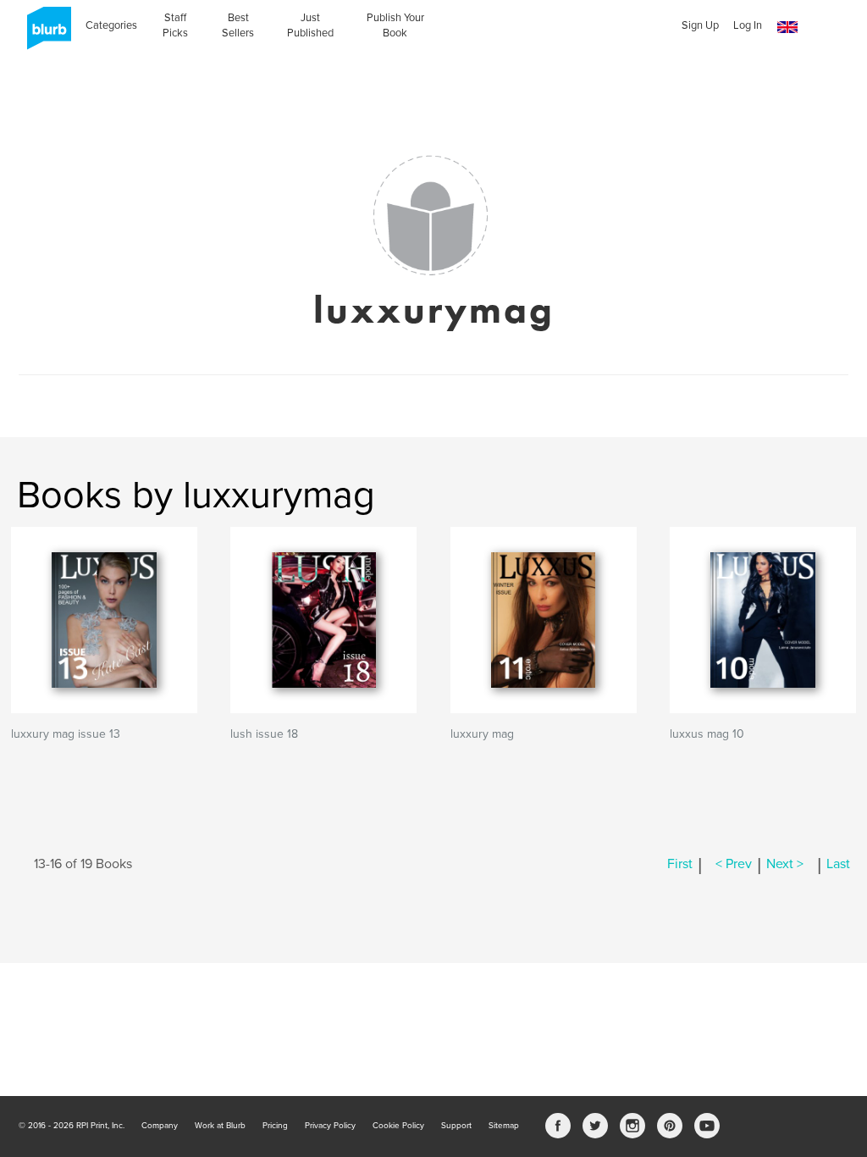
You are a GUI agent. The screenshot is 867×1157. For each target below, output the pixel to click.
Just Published (310, 25)
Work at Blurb (220, 1126)
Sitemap (504, 1126)
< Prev (733, 863)
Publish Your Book (395, 25)
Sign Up (700, 25)
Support (456, 1126)
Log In (747, 25)
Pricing (275, 1126)
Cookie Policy (398, 1126)
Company (159, 1126)
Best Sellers (238, 25)
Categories (111, 25)
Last (838, 863)
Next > (784, 863)
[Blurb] (44, 33)
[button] (787, 27)
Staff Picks (175, 25)
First (680, 863)
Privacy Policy (330, 1126)
